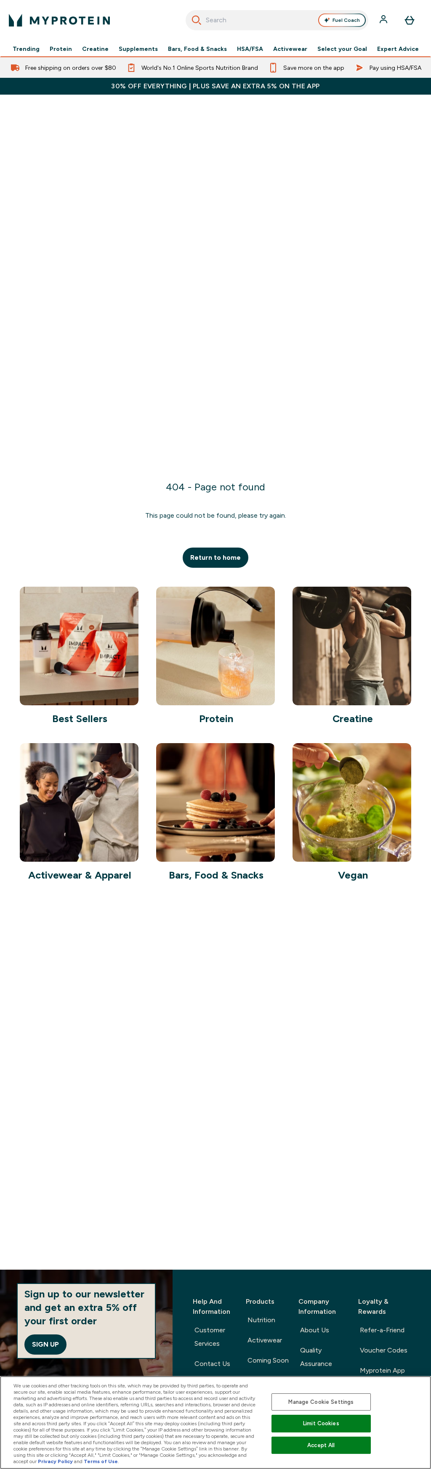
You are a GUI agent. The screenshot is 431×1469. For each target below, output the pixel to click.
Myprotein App (382, 1370)
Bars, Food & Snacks (197, 49)
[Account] (384, 20)
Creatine (95, 49)
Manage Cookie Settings (321, 1402)
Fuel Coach (346, 20)
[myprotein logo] (59, 20)
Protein (61, 49)
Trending (26, 49)
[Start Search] (196, 20)
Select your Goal (342, 49)
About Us (314, 1330)
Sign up (45, 1344)
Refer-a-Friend (382, 1330)
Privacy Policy (55, 1461)
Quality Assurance (316, 1357)
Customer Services (209, 1336)
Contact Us (212, 1363)
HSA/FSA (250, 49)
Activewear (290, 49)
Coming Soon (268, 1360)
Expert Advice (398, 49)
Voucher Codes (383, 1350)
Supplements (138, 49)
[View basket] (409, 20)
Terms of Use (101, 1461)
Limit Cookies (321, 1423)
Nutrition (261, 1319)
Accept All (321, 1445)
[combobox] (277, 20)
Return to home (215, 557)
